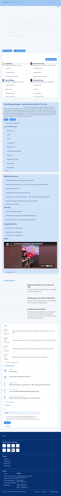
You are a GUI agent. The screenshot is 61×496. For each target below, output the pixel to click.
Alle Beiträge (8, 204)
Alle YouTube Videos (9, 272)
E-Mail (8, 134)
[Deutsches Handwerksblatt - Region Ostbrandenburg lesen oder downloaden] (4, 450)
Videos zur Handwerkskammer (10, 478)
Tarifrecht (35, 89)
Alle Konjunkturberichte (18, 235)
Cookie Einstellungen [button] (54, 491)
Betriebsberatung (7, 461)
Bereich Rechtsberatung (38, 96)
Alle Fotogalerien (15, 204)
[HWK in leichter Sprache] (17, 450)
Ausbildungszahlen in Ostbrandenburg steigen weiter (29, 25)
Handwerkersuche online (13, 159)
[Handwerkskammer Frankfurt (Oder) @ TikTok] (4, 445)
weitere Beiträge (7, 50)
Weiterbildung (7, 463)
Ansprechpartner (11, 143)
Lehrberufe (8, 68)
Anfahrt (9, 138)
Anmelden (7, 422)
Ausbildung (6, 459)
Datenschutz (44, 491)
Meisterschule (8, 89)
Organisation (8, 426)
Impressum (37, 491)
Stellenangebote (7, 485)
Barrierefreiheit (10, 167)
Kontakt (7, 170)
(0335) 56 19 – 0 (11, 130)
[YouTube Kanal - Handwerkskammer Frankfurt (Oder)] (13, 445)
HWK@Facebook (19, 50)
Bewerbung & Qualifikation (12, 76)
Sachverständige (37, 93)
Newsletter (9, 155)
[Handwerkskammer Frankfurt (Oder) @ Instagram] (8, 445)
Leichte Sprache (11, 163)
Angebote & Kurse (9, 85)
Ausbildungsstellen (9, 72)
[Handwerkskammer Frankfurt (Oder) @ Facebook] (17, 445)
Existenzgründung (37, 68)
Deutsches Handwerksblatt (9, 480)
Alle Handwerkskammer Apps (11, 362)
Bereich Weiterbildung (10, 96)
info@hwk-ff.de (24, 487)
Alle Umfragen (8, 235)
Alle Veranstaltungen (9, 402)
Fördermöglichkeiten (10, 93)
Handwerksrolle (37, 85)
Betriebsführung (37, 72)
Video (6, 119)
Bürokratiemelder (51, 59)
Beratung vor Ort (11, 147)
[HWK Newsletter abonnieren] (8, 450)
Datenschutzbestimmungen (11, 417)
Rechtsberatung (7, 465)
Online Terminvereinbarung (39, 76)
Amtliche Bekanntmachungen (14, 151)
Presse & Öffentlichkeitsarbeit (10, 482)
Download (12, 119)
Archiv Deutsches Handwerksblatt (12, 123)
